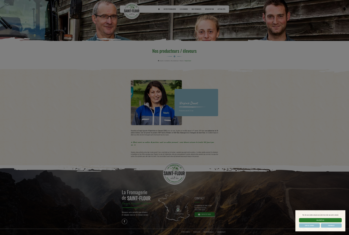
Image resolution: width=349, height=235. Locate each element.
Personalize (331, 225)
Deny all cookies (309, 225)
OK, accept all (320, 220)
